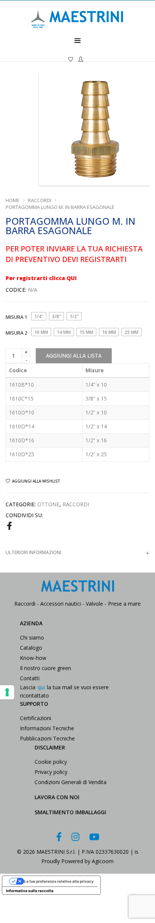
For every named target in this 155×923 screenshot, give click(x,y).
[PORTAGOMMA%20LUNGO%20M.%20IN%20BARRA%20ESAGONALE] (9, 525)
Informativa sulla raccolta (29, 890)
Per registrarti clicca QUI (41, 278)
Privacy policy (51, 771)
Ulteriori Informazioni (33, 552)
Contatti (30, 678)
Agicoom (103, 861)
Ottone (48, 504)
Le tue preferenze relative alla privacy (59, 881)
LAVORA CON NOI (57, 797)
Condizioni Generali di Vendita (70, 782)
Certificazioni (35, 718)
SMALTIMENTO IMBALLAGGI (70, 812)
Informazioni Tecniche (47, 728)
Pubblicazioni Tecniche (47, 738)
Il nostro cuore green (45, 668)
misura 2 (16, 332)
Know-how (33, 657)
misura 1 (16, 317)
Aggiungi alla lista (74, 355)
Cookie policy (51, 761)
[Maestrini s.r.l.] (77, 32)
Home (13, 200)
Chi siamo (32, 637)
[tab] (77, 552)
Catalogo (31, 647)
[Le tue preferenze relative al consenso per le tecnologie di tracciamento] (7, 692)
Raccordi (39, 200)
